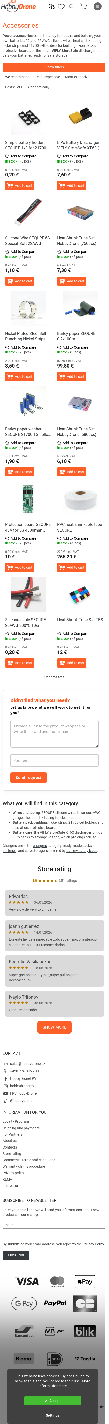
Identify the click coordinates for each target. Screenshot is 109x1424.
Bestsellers (13, 87)
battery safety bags (81, 850)
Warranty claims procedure (24, 1166)
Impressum (11, 1186)
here (63, 1386)
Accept (55, 1401)
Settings (52, 1415)
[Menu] (98, 6)
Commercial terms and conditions (29, 1160)
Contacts (10, 1147)
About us (10, 1141)
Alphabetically (38, 87)
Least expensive (47, 77)
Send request (28, 777)
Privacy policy (13, 1173)
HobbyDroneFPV (23, 1078)
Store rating (54, 869)
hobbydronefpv (22, 1086)
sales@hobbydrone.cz (27, 1064)
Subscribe (16, 1255)
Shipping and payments (21, 1128)
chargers (40, 846)
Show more (54, 1027)
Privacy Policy (93, 1244)
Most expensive (77, 77)
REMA (7, 1179)
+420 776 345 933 (24, 1071)
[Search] (71, 6)
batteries (9, 850)
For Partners (12, 1134)
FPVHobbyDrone (23, 1093)
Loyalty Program (16, 1121)
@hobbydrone (21, 1101)
